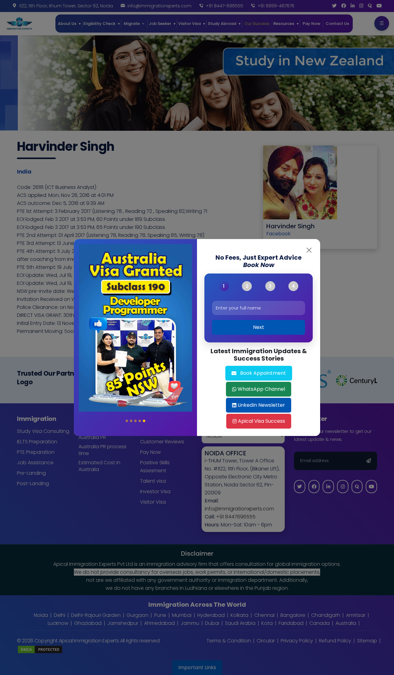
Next (258, 327)
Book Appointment (263, 373)
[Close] (309, 250)
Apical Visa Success (261, 421)
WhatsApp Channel (261, 389)
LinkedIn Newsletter (261, 405)
